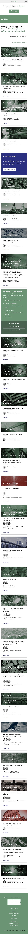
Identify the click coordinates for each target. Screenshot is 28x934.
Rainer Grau (13, 64)
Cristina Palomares (10, 800)
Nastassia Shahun (14, 118)
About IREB (14, 911)
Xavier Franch (22, 800)
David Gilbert (9, 712)
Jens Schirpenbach (14, 244)
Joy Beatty (9, 771)
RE (14, 1)
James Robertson (18, 585)
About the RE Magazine (14, 913)
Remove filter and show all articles (20, 42)
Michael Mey (13, 144)
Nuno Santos (9, 617)
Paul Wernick (14, 684)
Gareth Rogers (13, 466)
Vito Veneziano (20, 684)
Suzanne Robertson (10, 585)
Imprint (9, 930)
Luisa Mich (15, 218)
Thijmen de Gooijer (10, 526)
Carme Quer (17, 800)
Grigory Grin (13, 438)
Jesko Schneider (18, 742)
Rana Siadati (9, 684)
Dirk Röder (14, 712)
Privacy (13, 930)
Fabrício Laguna (10, 496)
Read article (5, 68)
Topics (15, 11)
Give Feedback (14, 921)
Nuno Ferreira (15, 617)
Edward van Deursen (11, 557)
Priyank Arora (13, 91)
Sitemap (4, 930)
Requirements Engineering (14, 6)
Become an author (14, 925)
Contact (14, 915)
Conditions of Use (20, 930)
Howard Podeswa (14, 280)
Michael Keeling (18, 526)
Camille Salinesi (14, 881)
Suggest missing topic (9, 169)
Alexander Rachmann (11, 742)
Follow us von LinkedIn (13, 326)
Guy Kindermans (14, 354)
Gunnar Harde (13, 412)
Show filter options (12, 36)
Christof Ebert (13, 827)
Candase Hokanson (14, 771)
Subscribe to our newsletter (13, 329)
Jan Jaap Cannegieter (19, 557)
